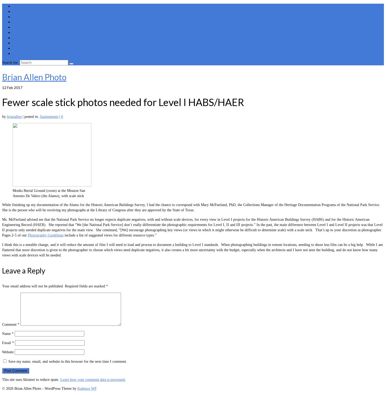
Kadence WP (87, 389)
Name (8, 334)
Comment (10, 324)
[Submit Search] (71, 64)
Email (8, 343)
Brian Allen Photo (34, 77)
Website (8, 352)
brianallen (14, 117)
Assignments (49, 117)
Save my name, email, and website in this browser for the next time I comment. (67, 362)
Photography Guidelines (46, 235)
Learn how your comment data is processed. (93, 380)
